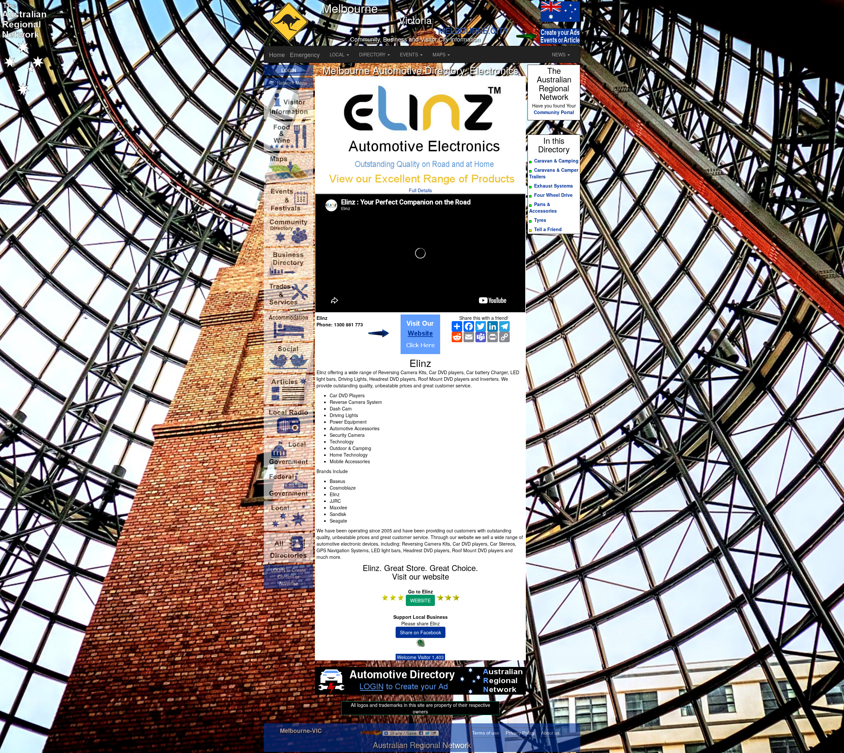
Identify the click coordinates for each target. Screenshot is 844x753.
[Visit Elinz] (420, 334)
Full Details (420, 190)
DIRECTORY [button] (373, 54)
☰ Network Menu (288, 82)
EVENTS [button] (409, 54)
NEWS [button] (559, 54)
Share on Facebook (420, 632)
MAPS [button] (440, 54)
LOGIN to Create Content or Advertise (288, 577)
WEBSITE (420, 600)
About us (550, 733)
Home (277, 54)
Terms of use (485, 733)
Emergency (305, 54)
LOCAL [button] (338, 54)
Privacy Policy (520, 733)
